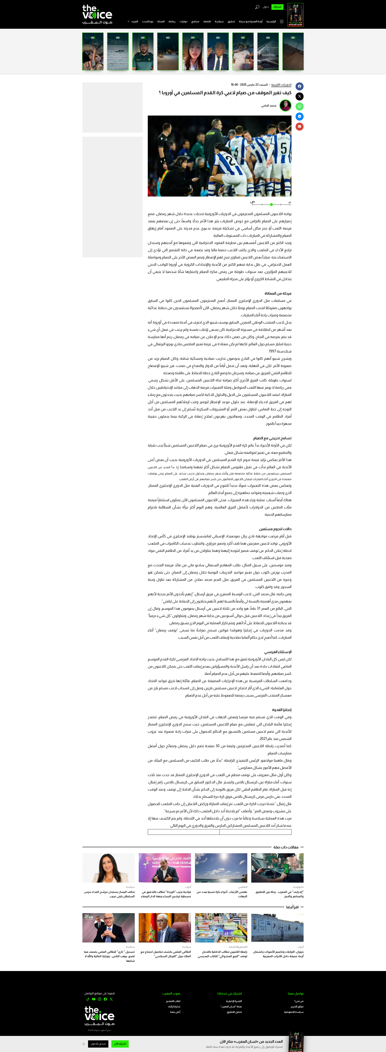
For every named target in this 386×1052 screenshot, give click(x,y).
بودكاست (147, 21)
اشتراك (277, 6)
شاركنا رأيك (174, 1006)
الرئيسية (271, 21)
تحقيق (231, 21)
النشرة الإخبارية (234, 1001)
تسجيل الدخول (98, 1043)
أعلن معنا (175, 1012)
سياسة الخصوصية (294, 1012)
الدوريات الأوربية (281, 84)
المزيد (134, 21)
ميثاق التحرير (297, 1006)
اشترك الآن (120, 1043)
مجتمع (195, 21)
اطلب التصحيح (173, 1001)
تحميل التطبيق (234, 1012)
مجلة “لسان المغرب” (231, 1006)
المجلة (160, 21)
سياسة (219, 21)
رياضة (172, 21)
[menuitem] (271, 21)
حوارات (183, 21)
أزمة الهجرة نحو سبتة (250, 21)
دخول (266, 6)
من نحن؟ (299, 1001)
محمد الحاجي (268, 105)
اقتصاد (207, 21)
